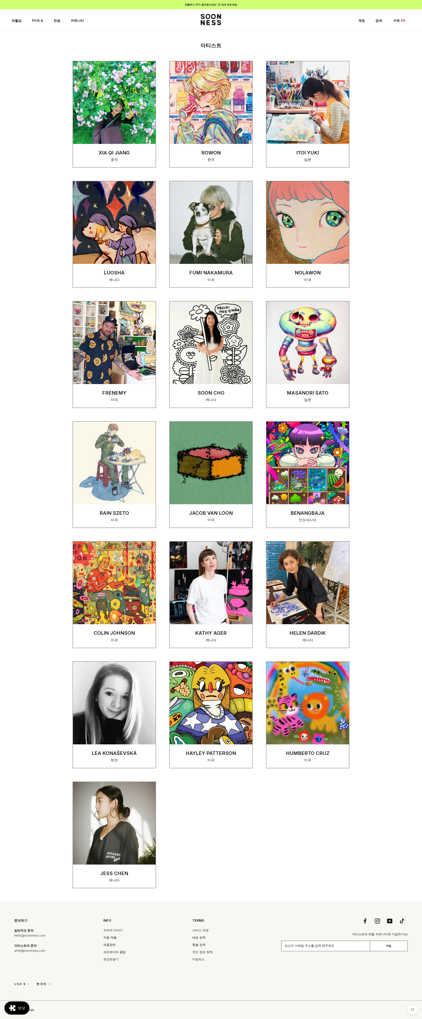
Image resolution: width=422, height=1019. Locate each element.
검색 (378, 20)
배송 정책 (199, 937)
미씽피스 (198, 959)
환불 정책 (199, 944)
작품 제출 (109, 937)
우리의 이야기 (113, 930)
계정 (361, 20)
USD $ (20, 984)
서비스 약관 (200, 930)
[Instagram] (377, 920)
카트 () (399, 20)
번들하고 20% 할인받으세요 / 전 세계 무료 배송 (211, 4)
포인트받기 (111, 959)
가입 (388, 945)
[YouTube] (389, 920)
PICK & (37, 20)
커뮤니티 (77, 20)
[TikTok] (402, 920)
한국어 (41, 984)
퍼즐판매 (109, 944)
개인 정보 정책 (202, 952)
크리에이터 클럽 (114, 952)
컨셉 (57, 20)
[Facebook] (365, 920)
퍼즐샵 (17, 20)
